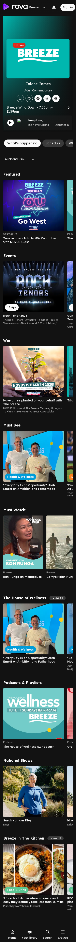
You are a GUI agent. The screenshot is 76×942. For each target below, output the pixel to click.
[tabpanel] (38, 541)
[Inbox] (54, 7)
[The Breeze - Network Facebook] (38, 98)
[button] (57, 598)
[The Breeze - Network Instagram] (47, 98)
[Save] (20, 98)
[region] (38, 211)
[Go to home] (15, 7)
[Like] (29, 98)
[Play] (10, 123)
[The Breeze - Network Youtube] (56, 98)
